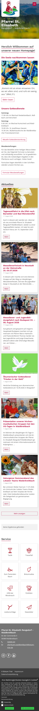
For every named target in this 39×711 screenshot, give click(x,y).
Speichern (9, 708)
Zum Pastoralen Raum (10, 575)
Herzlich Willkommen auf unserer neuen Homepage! (18, 48)
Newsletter (29, 612)
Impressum (4, 697)
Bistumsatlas (29, 574)
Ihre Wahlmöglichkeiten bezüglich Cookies (19, 680)
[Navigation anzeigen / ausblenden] (34, 4)
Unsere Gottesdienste (12, 108)
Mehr (6, 237)
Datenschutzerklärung (18, 695)
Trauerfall (29, 555)
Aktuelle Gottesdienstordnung (14, 139)
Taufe (10, 555)
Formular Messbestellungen (13, 172)
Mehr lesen (8, 99)
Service (6, 539)
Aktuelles (7, 184)
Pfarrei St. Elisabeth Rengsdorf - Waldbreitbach (17, 631)
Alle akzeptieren (27, 708)
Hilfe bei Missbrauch (10, 594)
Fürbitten (29, 593)
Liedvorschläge (10, 612)
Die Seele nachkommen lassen (17, 57)
